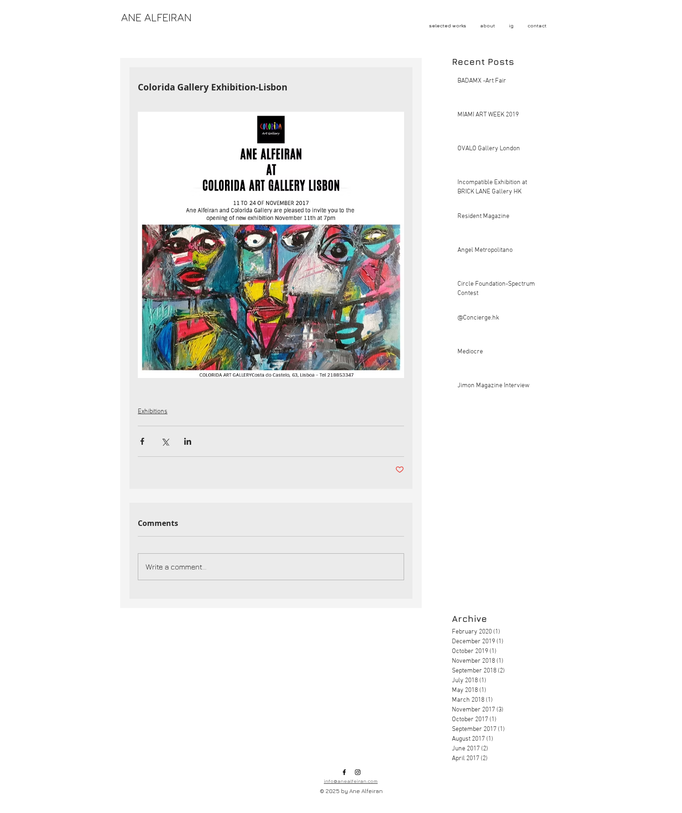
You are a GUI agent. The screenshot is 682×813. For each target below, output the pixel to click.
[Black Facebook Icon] (344, 772)
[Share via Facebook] (142, 441)
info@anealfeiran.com (351, 781)
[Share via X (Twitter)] (165, 441)
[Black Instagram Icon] (357, 772)
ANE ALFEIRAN (156, 17)
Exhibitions (152, 412)
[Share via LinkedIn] (187, 441)
